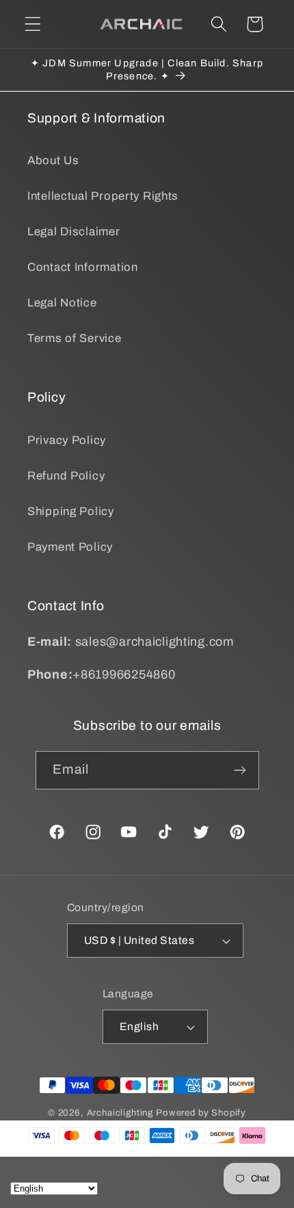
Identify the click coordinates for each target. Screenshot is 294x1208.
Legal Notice (62, 302)
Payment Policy (70, 546)
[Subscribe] (240, 770)
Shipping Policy (70, 511)
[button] (33, 24)
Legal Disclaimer (73, 231)
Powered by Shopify (201, 1112)
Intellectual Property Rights (102, 195)
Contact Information (82, 267)
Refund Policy (66, 475)
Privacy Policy (66, 440)
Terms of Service (74, 338)
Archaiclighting (120, 1112)
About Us (53, 160)
